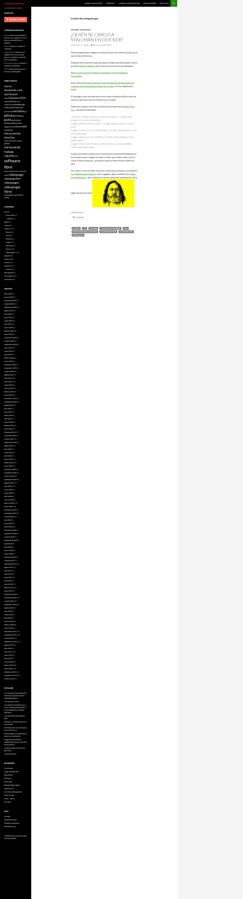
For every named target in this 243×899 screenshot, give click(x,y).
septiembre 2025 (10, 307)
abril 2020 (8, 496)
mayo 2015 (8, 655)
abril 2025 (8, 324)
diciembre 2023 (10, 365)
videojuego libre (12, 178)
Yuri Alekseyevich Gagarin (83, 174)
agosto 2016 (8, 608)
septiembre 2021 (10, 442)
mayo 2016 (8, 614)
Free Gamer (8, 768)
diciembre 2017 (10, 557)
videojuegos (11, 182)
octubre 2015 (9, 638)
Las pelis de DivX (10, 754)
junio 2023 (8, 381)
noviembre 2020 (10, 473)
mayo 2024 (8, 351)
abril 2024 (8, 354)
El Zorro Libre (9, 795)
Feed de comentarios (12, 823)
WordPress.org (9, 826)
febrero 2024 (9, 358)
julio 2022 (8, 408)
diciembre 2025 (10, 300)
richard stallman (108, 232)
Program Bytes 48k (11, 772)
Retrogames (8, 273)
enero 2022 (8, 429)
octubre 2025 (9, 304)
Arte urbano (10, 215)
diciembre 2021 (10, 432)
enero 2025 (8, 334)
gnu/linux (17, 115)
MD (87, 45)
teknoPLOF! (8, 775)
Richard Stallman (87, 66)
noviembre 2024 (10, 338)
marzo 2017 (8, 584)
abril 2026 (8, 294)
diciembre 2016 (10, 594)
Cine (7, 235)
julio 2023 (8, 378)
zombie (6, 197)
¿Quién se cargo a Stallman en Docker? (97, 37)
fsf (85, 228)
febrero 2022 (9, 425)
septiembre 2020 (10, 479)
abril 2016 (8, 618)
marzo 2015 (8, 662)
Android (8, 86)
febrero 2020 (9, 503)
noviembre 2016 (10, 598)
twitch (6, 175)
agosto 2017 (8, 567)
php (11, 141)
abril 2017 (8, 581)
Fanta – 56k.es (9, 799)
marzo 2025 (8, 327)
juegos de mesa (9, 127)
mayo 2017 (8, 577)
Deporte (7, 256)
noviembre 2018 (10, 533)
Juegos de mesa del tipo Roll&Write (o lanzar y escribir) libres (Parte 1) (15, 742)
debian (17, 107)
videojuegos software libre (13, 195)
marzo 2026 (8, 297)
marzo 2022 (8, 422)
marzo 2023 (8, 388)
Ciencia (7, 225)
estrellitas (18, 111)
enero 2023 (8, 395)
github (8, 115)
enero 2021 (8, 466)
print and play (17, 141)
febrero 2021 (9, 463)
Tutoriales (8, 279)
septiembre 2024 (10, 344)
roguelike (9, 155)
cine (18, 101)
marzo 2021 (8, 459)
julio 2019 (8, 520)
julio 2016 (8, 611)
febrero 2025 (9, 331)
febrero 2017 (9, 587)
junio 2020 (8, 490)
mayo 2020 (8, 493)
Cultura (7, 229)
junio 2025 (8, 317)
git (26, 111)
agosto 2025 (8, 311)
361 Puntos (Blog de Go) (13, 792)
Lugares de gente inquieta (129, 3)
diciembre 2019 (10, 510)
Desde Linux (8, 788)
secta (16, 156)
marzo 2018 (8, 550)
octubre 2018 (9, 537)
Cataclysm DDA (17, 97)
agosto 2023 (8, 375)
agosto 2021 (8, 446)
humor (19, 123)
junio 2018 (8, 544)
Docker (128, 52)
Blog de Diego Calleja (12, 785)
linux (17, 126)
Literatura (9, 246)
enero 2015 (8, 669)
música (6, 141)
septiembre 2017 (10, 564)
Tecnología (85, 30)
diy (21, 107)
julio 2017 (8, 571)
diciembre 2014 (10, 672)
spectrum (7, 171)
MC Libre (7, 802)
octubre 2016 (9, 601)
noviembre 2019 (10, 513)
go (23, 116)
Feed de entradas (10, 820)
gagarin (93, 228)
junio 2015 (8, 652)
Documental (8, 111)
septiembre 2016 (10, 604)
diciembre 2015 (10, 631)
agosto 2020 (8, 483)
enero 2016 (8, 628)
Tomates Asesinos (14, 3)
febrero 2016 (9, 625)
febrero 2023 (9, 392)
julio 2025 (8, 314)
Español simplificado (93, 3)
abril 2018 (8, 547)
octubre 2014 (9, 679)
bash (6, 98)
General (7, 259)
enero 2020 (8, 506)
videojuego (16, 174)
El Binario (7, 778)
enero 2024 (8, 361)
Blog (6, 222)
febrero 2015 (9, 665)
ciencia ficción (10, 101)
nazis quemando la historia (85, 232)
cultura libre (9, 107)
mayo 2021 (8, 452)
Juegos (8, 242)
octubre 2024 (9, 341)
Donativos (110, 3)
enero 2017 (8, 591)
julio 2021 (8, 449)
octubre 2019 (9, 517)
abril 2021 (8, 456)
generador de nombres (110, 228)
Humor (7, 262)
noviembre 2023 (10, 368)
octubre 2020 (9, 476)
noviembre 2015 (10, 635)
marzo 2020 (8, 500)
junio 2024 (8, 348)
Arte (5, 212)
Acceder (7, 816)
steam (14, 171)
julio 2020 (8, 486)
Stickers (10, 219)
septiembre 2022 (10, 402)
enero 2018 (8, 554)
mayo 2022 (8, 415)
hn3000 (112, 99)
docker (76, 228)
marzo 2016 (8, 621)
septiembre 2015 (10, 642)
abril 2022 (8, 419)
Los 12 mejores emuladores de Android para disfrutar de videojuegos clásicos (15, 695)
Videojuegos (10, 252)
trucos (18, 171)
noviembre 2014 (10, 675)
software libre (126, 232)
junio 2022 (8, 412)
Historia (75, 30)
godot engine (16, 120)
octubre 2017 (9, 560)
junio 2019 (8, 523)
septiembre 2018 (10, 540)
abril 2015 (8, 658)
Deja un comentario (102, 45)
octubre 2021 (9, 439)
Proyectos (164, 3)
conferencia (8, 105)
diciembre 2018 (10, 530)
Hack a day (8, 782)
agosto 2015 (8, 645)
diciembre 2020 (10, 469)
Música (8, 249)
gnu (126, 228)
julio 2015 (8, 648)
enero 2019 (8, 527)
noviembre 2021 (10, 436)
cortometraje (19, 104)
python (7, 143)
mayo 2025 (8, 321)
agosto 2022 (8, 405)
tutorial (23, 171)
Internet (7, 266)
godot (7, 119)
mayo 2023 (8, 385)
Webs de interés (149, 3)
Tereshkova (78, 235)
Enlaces (8, 269)
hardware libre (10, 123)
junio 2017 (8, 574)
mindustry (8, 130)
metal (24, 126)
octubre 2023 (9, 371)
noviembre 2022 (10, 398)
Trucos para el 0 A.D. (11, 701)
